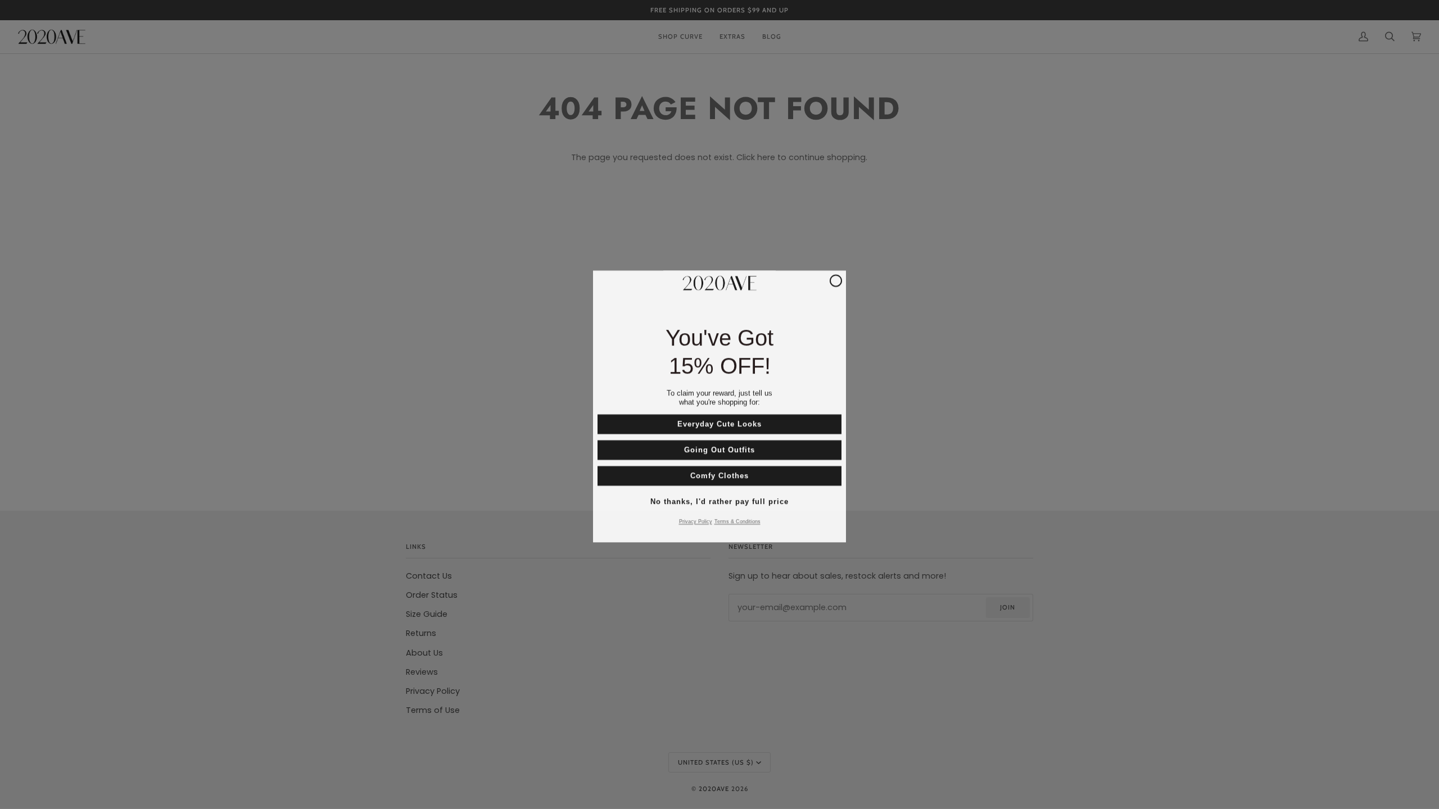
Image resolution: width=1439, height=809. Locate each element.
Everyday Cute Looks (719, 422)
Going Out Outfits (719, 448)
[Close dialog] (835, 278)
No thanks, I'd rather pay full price (719, 500)
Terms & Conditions (737, 519)
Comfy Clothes (719, 474)
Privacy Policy (695, 519)
